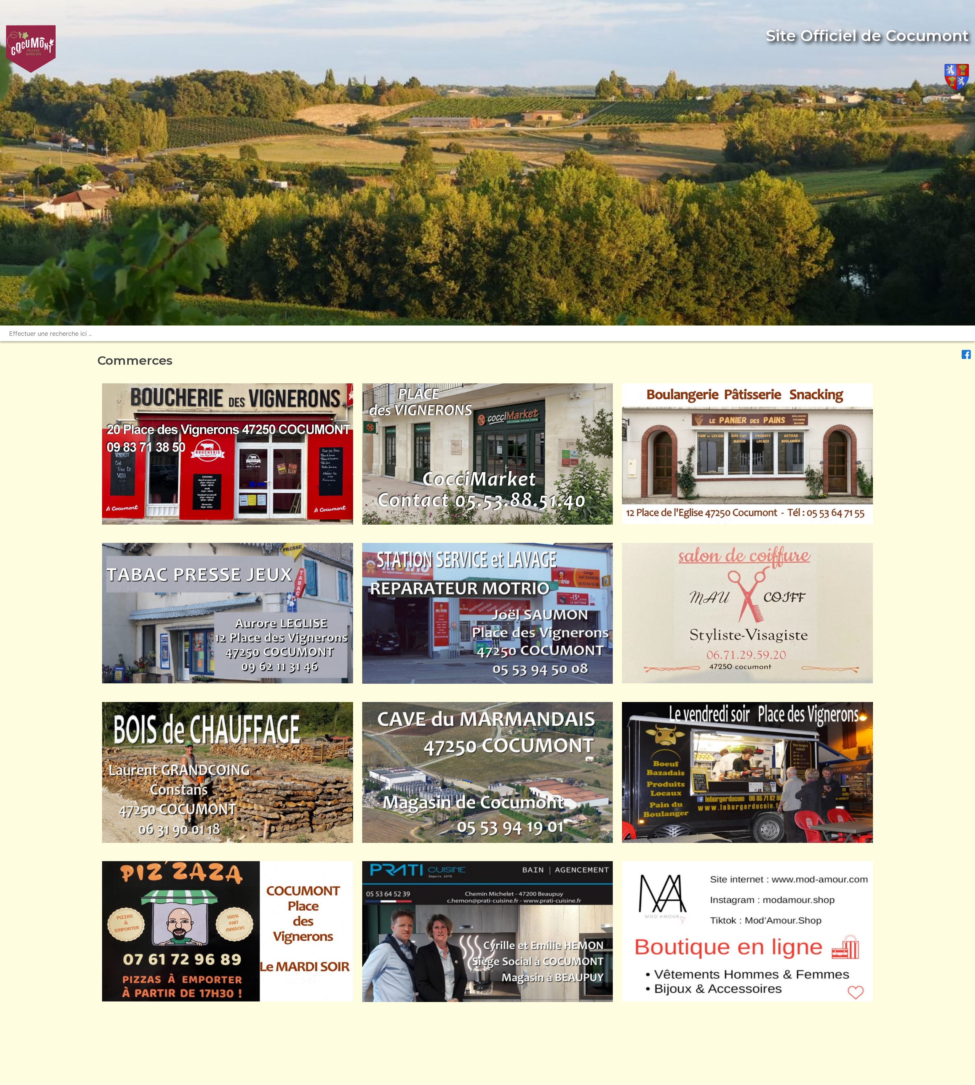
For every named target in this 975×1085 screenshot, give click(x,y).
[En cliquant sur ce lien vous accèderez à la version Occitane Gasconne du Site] (957, 78)
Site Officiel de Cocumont (867, 35)
